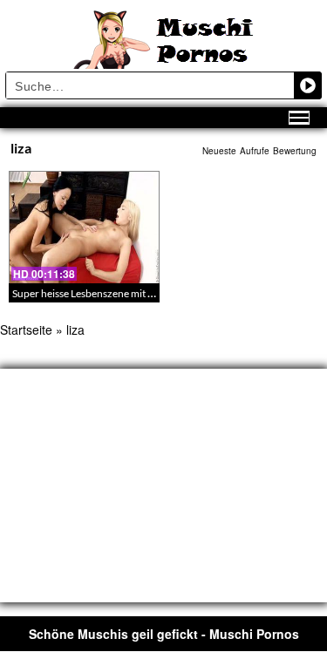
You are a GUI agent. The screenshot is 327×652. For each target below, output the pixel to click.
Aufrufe (254, 151)
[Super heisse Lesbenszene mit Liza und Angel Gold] (84, 227)
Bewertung (295, 151)
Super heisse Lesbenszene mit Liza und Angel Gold (125, 293)
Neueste (219, 151)
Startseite (26, 329)
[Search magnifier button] (308, 85)
